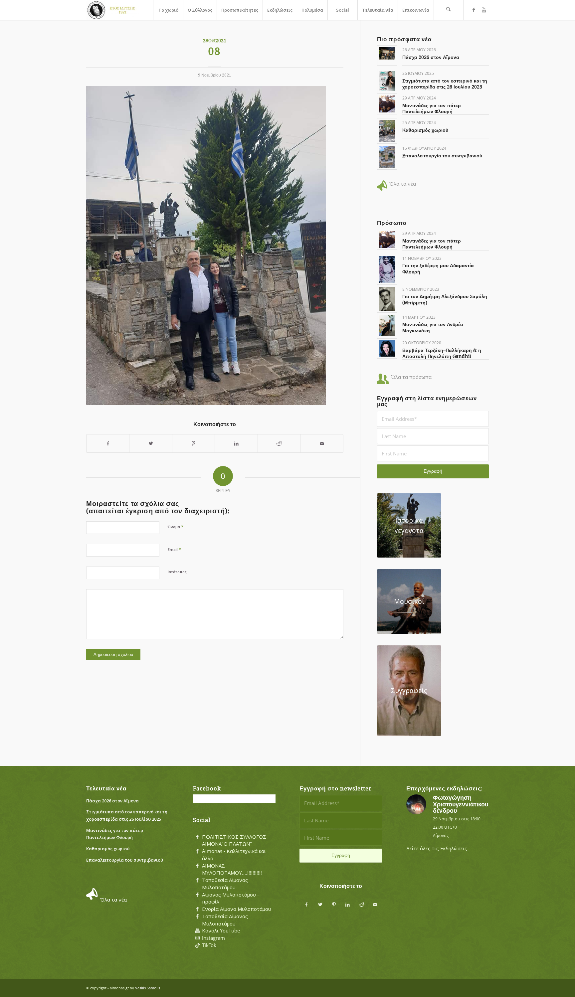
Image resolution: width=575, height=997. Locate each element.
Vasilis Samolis (147, 987)
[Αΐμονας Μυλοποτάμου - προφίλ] (197, 895)
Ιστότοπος (177, 571)
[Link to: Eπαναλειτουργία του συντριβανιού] (387, 156)
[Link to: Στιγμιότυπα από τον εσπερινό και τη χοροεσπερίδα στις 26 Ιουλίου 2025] (387, 81)
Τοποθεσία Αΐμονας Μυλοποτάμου (225, 884)
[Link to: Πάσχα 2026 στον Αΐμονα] (387, 53)
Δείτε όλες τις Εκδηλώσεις (436, 848)
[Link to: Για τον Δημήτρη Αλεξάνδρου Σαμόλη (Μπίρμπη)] (387, 299)
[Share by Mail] (321, 443)
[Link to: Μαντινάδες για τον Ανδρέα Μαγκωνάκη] (387, 325)
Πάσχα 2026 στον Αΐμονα (430, 57)
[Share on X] (150, 443)
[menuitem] (168, 10)
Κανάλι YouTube (221, 930)
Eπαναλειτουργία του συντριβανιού (442, 155)
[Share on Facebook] (108, 443)
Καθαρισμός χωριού (425, 130)
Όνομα (175, 527)
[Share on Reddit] (279, 443)
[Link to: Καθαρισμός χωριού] (387, 131)
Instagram (213, 937)
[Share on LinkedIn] (236, 443)
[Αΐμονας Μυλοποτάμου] (112, 10)
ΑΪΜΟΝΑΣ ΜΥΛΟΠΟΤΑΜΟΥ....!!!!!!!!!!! (232, 869)
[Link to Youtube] (484, 10)
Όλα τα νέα (402, 183)
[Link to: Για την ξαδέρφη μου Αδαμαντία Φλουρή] (387, 269)
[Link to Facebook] (474, 10)
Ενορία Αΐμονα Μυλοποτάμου (236, 909)
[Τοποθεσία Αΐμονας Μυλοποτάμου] (197, 880)
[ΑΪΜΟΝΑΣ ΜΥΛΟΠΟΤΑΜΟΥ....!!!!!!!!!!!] (197, 866)
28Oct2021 (214, 40)
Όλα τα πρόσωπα (411, 377)
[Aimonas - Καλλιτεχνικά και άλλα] (197, 851)
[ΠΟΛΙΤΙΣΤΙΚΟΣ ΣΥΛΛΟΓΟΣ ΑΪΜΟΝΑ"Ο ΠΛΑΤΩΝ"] (197, 837)
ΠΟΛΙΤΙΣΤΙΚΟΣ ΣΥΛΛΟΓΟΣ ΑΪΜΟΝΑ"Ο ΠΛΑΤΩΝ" (234, 840)
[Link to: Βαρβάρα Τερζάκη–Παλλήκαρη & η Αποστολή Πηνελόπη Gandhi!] (387, 348)
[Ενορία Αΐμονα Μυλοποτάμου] (197, 909)
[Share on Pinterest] (193, 443)
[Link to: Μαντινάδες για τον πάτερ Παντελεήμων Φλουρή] (387, 103)
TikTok (209, 945)
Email (174, 549)
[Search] (449, 10)
